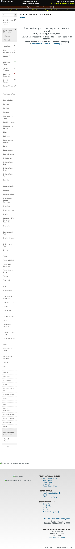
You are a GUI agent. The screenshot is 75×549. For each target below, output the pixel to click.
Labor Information (8, 447)
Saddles (5, 372)
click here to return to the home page (48, 44)
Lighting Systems (8, 316)
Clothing (5, 214)
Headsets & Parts (8, 302)
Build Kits (6, 180)
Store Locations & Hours (9, 51)
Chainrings (6, 206)
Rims (4, 366)
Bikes (5, 132)
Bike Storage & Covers (8, 127)
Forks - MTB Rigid (8, 260)
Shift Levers (7, 380)
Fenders (5, 256)
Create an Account (34, 3)
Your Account (47, 508)
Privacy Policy (47, 482)
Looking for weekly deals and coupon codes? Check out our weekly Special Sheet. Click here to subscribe (37, 10)
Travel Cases (7, 422)
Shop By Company (6, 81)
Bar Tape (6, 108)
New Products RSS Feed (51, 493)
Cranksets (6, 226)
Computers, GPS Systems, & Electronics (8, 220)
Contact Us (6, 56)
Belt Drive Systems (9, 122)
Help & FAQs (47, 506)
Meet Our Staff (47, 480)
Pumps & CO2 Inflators (7, 349)
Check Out (70, 1)
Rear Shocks (7, 362)
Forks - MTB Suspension (7, 265)
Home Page (7, 46)
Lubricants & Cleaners (7, 325)
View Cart (62, 1)
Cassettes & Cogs (8, 194)
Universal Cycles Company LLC (57, 519)
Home (22, 17)
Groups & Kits (7, 290)
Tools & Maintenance (7, 409)
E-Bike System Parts (7, 245)
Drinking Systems (8, 238)
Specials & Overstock (6, 75)
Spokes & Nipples (8, 394)
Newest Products (6, 69)
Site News (46, 495)
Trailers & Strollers (9, 414)
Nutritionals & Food (9, 338)
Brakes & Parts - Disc (8, 163)
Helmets (5, 306)
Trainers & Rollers (8, 418)
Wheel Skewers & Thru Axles (9, 434)
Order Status (47, 510)
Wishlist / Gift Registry (7, 63)
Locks (5, 320)
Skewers (7, 36)
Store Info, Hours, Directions (57, 537)
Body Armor (7, 136)
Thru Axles (7, 40)
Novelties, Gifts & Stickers (8, 333)
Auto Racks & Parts (9, 94)
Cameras (6, 190)
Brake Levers (7, 158)
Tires (4, 404)
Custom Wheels (8, 86)
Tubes (5, 426)
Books (5, 146)
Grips (4, 286)
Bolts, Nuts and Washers (8, 141)
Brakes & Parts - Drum (8, 169)
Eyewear (6, 250)
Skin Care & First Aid (8, 389)
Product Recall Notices (50, 486)
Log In (24, 3)
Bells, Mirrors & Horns (7, 117)
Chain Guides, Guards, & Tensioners (7, 200)
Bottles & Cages (8, 150)
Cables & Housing (8, 186)
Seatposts (6, 376)
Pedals (5, 344)
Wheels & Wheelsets (6, 440)
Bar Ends (6, 104)
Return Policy (47, 484)
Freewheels (6, 280)
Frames (5, 276)
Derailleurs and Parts (8, 233)
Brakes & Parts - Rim (8, 175)
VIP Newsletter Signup (50, 497)
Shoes (5, 384)
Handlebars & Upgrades (7, 297)
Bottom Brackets (8, 154)
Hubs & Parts (7, 310)
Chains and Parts (8, 210)
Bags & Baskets (8, 100)
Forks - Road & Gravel (7, 271)
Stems (5, 398)
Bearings (6, 112)
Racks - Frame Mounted (7, 357)
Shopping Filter (8, 20)
